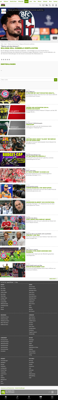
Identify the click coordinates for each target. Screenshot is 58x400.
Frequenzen (31, 366)
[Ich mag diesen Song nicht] (55, 392)
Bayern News (32, 303)
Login (30, 377)
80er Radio (3, 288)
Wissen (39, 1)
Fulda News (31, 301)
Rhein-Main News (4, 322)
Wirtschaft (20, 1)
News (30, 284)
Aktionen (6, 1)
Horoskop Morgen (5, 341)
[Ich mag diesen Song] (49, 392)
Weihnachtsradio (4, 303)
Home (6, 398)
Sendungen (31, 339)
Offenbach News (32, 298)
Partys (2, 383)
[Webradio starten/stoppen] (52, 392)
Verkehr (31, 315)
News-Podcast (32, 351)
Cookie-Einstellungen (20, 388)
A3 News (31, 322)
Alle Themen (31, 311)
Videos (30, 343)
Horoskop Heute (4, 339)
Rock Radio (3, 294)
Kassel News (32, 294)
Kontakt (30, 364)
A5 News (31, 324)
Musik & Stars (13, 1)
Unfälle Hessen (32, 320)
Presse (30, 372)
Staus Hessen (32, 317)
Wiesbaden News (32, 290)
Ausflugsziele (3, 368)
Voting (30, 354)
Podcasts (31, 349)
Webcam (53, 4)
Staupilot (46, 4)
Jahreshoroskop (4, 347)
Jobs (30, 368)
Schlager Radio (4, 298)
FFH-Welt (31, 358)
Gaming (55, 1)
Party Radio (3, 299)
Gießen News (32, 299)
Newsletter (31, 362)
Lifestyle (45, 1)
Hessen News (32, 286)
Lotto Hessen (3, 373)
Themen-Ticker (32, 353)
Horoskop (4, 337)
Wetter (50, 4)
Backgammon (3, 379)
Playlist (43, 4)
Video (2, 44)
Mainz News (31, 292)
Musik (17, 398)
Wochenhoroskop (4, 343)
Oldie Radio (3, 296)
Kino (35, 1)
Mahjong (2, 377)
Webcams (31, 345)
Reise (50, 1)
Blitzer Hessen (32, 318)
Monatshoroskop (4, 345)
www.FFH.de (10, 282)
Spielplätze (3, 362)
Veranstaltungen (4, 360)
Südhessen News (4, 324)
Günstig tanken (32, 328)
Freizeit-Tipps (4, 370)
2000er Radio (4, 292)
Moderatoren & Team (33, 347)
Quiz (2, 381)
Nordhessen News (5, 317)
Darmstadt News (32, 296)
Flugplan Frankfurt (33, 332)
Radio (2, 284)
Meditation (3, 366)
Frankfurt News (32, 288)
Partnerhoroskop (4, 349)
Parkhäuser (31, 330)
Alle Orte (31, 309)
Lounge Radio (3, 301)
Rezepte (2, 364)
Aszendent (3, 351)
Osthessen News (4, 318)
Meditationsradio (4, 305)
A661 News (31, 326)
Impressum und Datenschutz (7, 388)
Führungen (31, 370)
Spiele (2, 375)
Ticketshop (3, 372)
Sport (26, 1)
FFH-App (31, 360)
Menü (52, 398)
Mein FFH (56, 4)
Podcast (29, 398)
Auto (31, 1)
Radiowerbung (32, 373)
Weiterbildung (32, 375)
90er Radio (3, 290)
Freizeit (3, 358)
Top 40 (2, 307)
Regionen (3, 315)
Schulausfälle (32, 334)
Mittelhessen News (5, 320)
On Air (31, 337)
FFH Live (3, 286)
